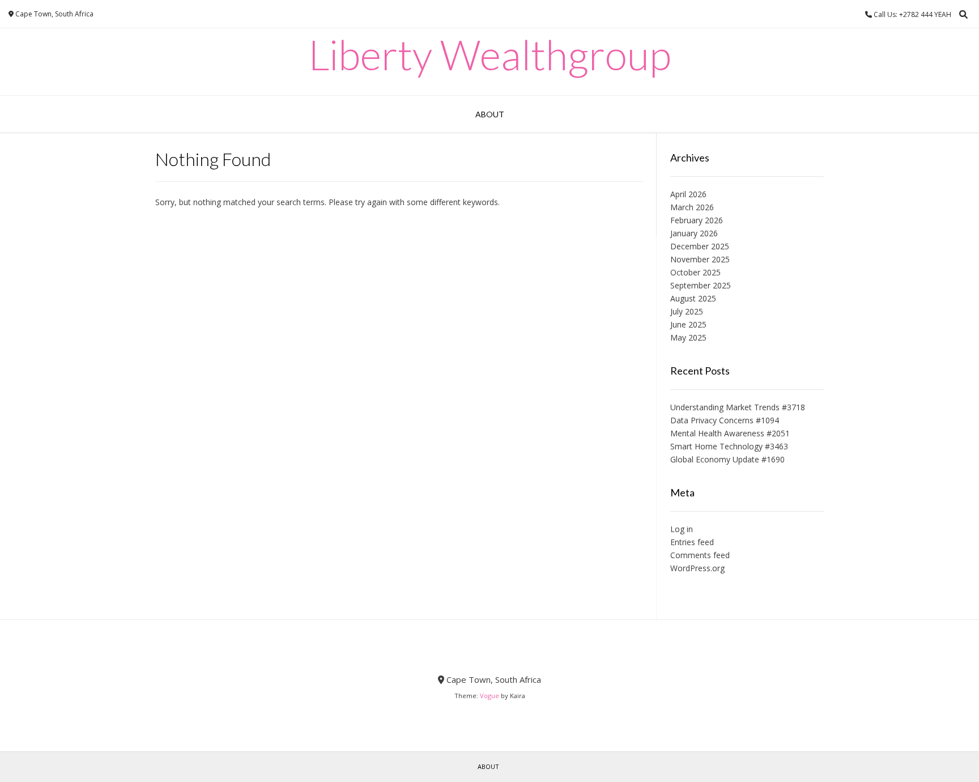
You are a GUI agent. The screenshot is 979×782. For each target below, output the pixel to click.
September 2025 (700, 285)
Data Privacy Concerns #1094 (724, 420)
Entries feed (692, 542)
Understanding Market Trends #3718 (737, 407)
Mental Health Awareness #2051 (730, 433)
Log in (681, 529)
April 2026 (688, 194)
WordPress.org (697, 568)
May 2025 (688, 337)
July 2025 (686, 311)
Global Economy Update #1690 (727, 459)
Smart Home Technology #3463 (729, 446)
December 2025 (699, 246)
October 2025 (695, 272)
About (489, 114)
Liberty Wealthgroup (489, 54)
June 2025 (688, 324)
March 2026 (692, 207)
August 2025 (693, 298)
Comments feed (700, 555)
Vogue (489, 695)
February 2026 (696, 220)
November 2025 (700, 259)
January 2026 (694, 233)
